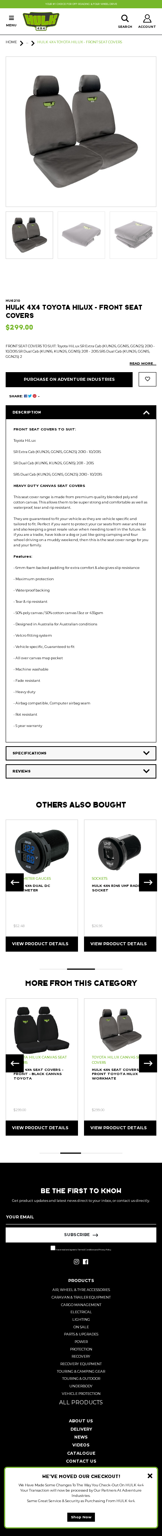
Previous (15, 882)
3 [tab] (108, 969)
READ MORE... (143, 363)
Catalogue (81, 1453)
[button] (147, 379)
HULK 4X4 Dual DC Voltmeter (32, 888)
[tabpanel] (42, 885)
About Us (81, 1421)
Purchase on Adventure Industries (69, 379)
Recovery (81, 1356)
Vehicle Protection (81, 1394)
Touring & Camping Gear (81, 1371)
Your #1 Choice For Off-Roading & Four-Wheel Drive (81, 4)
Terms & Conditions (86, 1250)
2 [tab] (81, 969)
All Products (81, 1402)
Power (81, 1342)
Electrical (81, 1312)
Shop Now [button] (81, 1517)
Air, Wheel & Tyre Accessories (81, 1290)
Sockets (99, 878)
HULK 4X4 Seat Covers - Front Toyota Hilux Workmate (117, 1074)
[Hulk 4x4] (41, 21)
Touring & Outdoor (81, 1378)
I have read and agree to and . (83, 1250)
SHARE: (16, 396)
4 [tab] (112, 1153)
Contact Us (81, 1461)
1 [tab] (53, 969)
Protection (81, 1349)
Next (148, 882)
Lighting (81, 1319)
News (81, 1437)
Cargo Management (81, 1305)
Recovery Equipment (81, 1364)
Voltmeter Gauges (32, 878)
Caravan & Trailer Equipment (81, 1297)
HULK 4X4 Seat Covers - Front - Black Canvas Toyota (38, 1074)
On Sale (81, 1327)
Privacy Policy (105, 1250)
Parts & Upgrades (81, 1334)
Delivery (81, 1429)
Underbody (81, 1386)
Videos (81, 1445)
